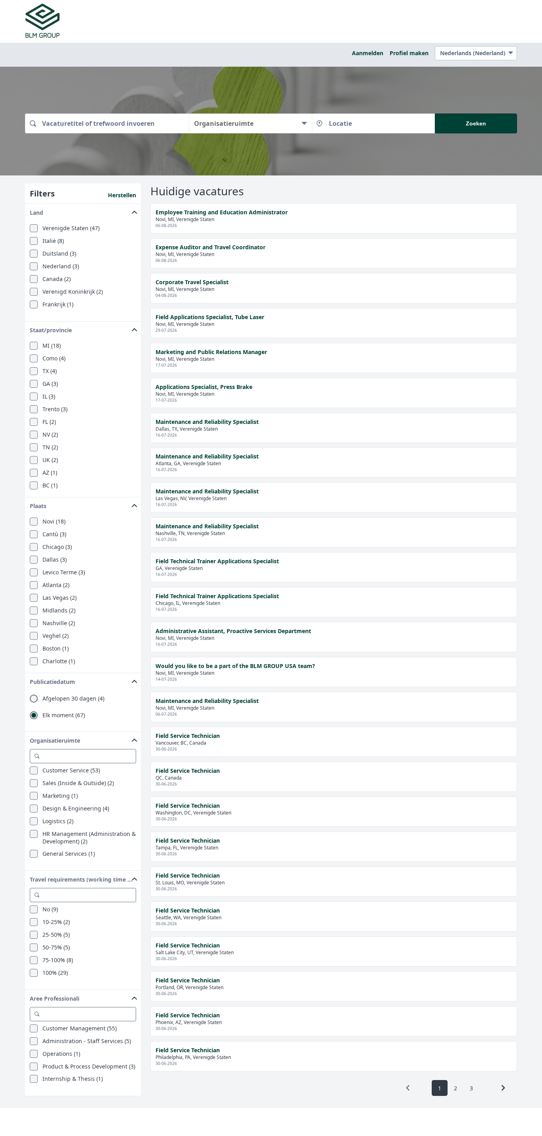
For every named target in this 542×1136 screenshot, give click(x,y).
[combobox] (107, 123)
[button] (83, 211)
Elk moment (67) (63, 715)
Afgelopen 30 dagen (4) (73, 698)
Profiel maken (409, 53)
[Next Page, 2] (503, 1088)
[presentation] (408, 1088)
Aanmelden (367, 53)
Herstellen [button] (122, 195)
